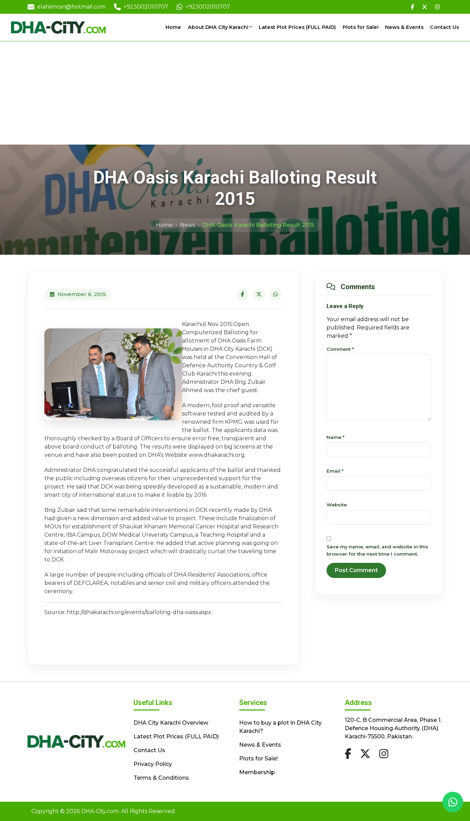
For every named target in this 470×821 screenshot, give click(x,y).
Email (335, 471)
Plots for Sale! (360, 27)
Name (335, 437)
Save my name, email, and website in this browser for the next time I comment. (377, 550)
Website (337, 504)
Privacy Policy (152, 764)
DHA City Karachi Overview (170, 722)
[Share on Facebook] (242, 294)
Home (173, 27)
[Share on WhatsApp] (275, 294)
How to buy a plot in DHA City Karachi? (280, 726)
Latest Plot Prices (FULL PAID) (297, 27)
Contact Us (444, 27)
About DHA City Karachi (218, 27)
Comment (340, 349)
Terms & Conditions (161, 778)
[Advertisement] (235, 93)
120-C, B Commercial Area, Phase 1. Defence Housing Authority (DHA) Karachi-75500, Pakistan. (393, 728)
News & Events (404, 27)
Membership (257, 772)
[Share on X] (259, 294)
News (187, 225)
